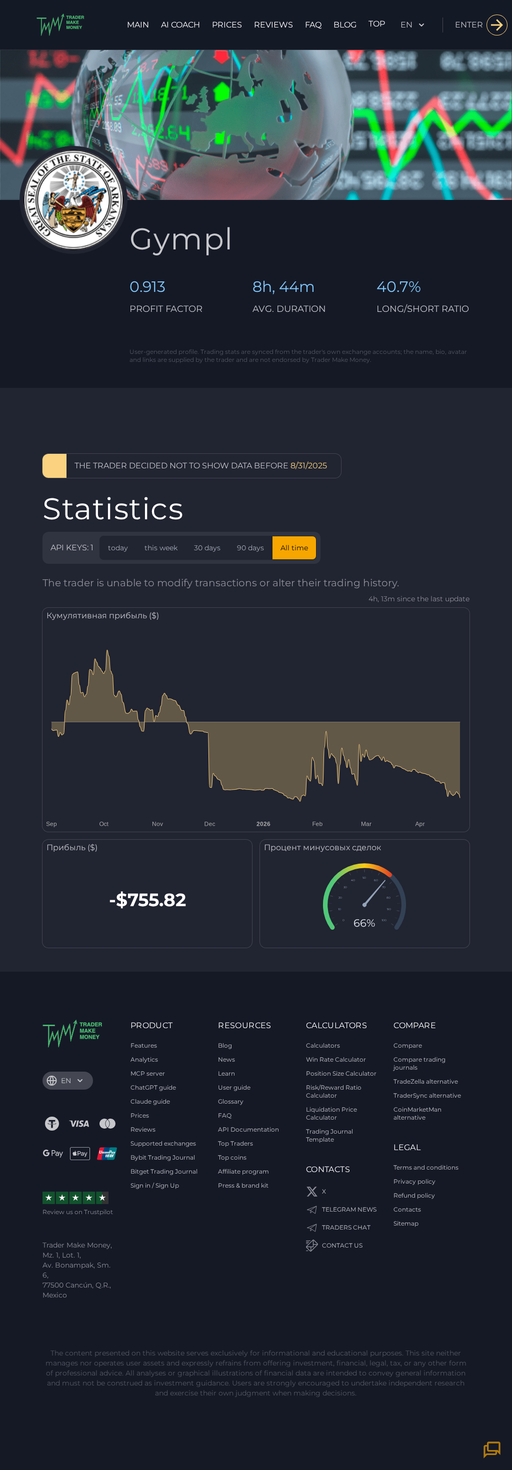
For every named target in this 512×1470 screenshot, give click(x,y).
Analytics (144, 1059)
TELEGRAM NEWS (349, 1209)
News (226, 1059)
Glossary (231, 1101)
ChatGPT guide (153, 1087)
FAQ (313, 24)
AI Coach (180, 24)
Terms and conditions (426, 1167)
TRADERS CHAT (346, 1227)
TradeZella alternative (426, 1081)
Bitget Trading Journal (164, 1171)
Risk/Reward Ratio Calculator (334, 1091)
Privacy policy (415, 1181)
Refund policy (414, 1195)
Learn (226, 1073)
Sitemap (406, 1223)
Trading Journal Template (329, 1135)
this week (161, 547)
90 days (250, 547)
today (118, 547)
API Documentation (248, 1129)
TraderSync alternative (427, 1095)
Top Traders (235, 1143)
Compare (408, 1045)
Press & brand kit (243, 1185)
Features (143, 1045)
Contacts (407, 1209)
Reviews (273, 24)
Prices (227, 24)
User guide (234, 1087)
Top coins (232, 1157)
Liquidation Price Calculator (331, 1113)
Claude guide (150, 1101)
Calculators (323, 1045)
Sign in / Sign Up (154, 1185)
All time (294, 547)
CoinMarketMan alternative (418, 1113)
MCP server (147, 1073)
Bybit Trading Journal (162, 1157)
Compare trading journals (420, 1063)
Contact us (342, 1245)
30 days (207, 547)
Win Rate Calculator (336, 1059)
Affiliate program (243, 1171)
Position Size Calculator (341, 1073)
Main (138, 24)
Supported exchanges (163, 1143)
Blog (345, 24)
